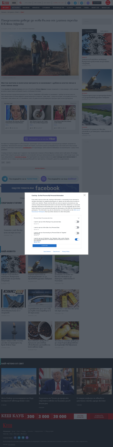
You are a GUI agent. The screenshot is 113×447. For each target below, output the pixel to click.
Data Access (56, 251)
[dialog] (56, 223)
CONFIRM (45, 245)
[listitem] (56, 218)
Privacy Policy (65, 251)
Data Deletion (47, 251)
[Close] (85, 195)
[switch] (77, 222)
